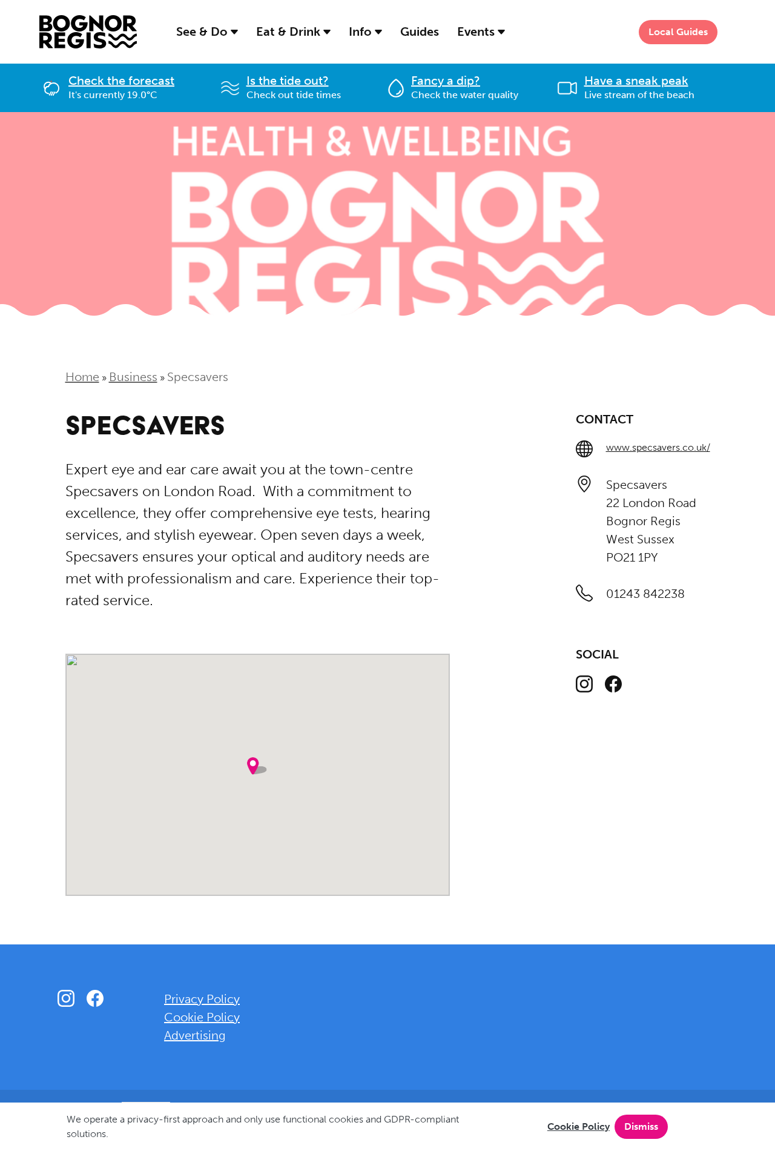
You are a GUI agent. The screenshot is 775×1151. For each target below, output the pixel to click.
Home (82, 377)
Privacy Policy (202, 999)
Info (362, 31)
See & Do (203, 31)
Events (477, 31)
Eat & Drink (289, 31)
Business (133, 377)
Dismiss (641, 1126)
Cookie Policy (578, 1126)
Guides (419, 31)
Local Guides (678, 32)
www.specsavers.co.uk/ (658, 447)
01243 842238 (645, 593)
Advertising (195, 1035)
